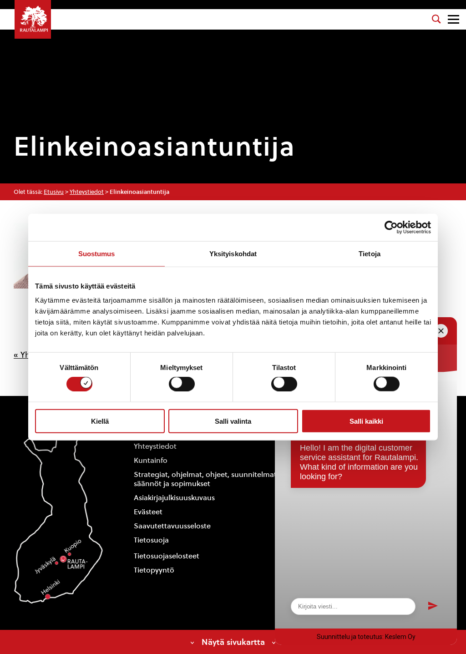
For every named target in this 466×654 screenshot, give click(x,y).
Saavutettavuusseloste (172, 526)
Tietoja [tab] (369, 253)
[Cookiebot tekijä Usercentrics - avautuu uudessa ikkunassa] (391, 227)
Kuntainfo (150, 460)
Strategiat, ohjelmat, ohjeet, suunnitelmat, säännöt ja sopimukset (206, 479)
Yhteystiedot (87, 191)
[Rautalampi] (33, 19)
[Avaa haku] (436, 19)
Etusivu (54, 191)
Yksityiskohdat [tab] (233, 253)
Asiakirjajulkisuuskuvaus (174, 497)
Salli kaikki (366, 421)
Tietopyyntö (154, 570)
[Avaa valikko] (453, 19)
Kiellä (100, 421)
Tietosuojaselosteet (166, 556)
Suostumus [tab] (96, 253)
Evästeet (148, 511)
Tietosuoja (151, 540)
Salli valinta (233, 421)
